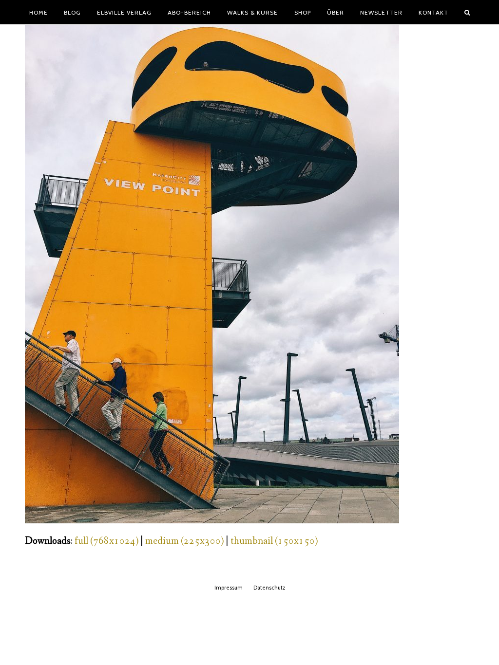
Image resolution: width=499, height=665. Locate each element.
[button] (467, 12)
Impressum (228, 587)
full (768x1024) (106, 541)
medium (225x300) (184, 541)
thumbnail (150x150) (274, 541)
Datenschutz (269, 587)
